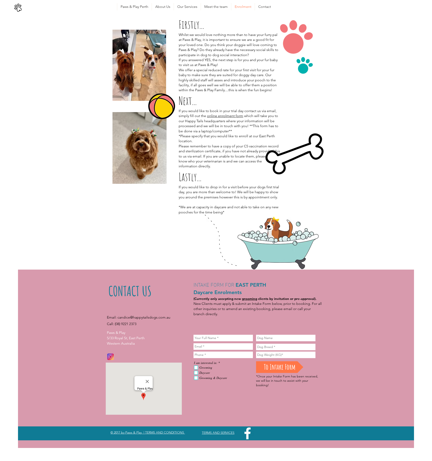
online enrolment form (225, 116)
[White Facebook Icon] (247, 433)
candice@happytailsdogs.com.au (143, 317)
